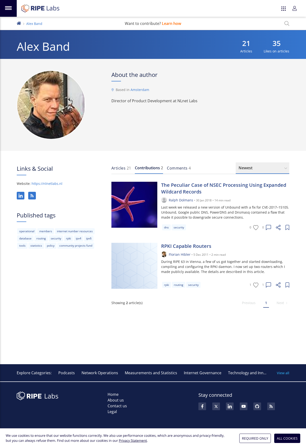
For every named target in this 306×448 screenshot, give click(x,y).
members (45, 231)
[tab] (121, 168)
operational (26, 231)
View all (283, 373)
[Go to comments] (268, 227)
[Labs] (19, 23)
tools (22, 246)
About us (116, 400)
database (25, 238)
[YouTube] (243, 406)
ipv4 (78, 238)
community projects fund (75, 246)
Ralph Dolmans (181, 200)
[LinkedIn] (20, 195)
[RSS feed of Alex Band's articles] (32, 195)
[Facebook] (202, 406)
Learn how (171, 23)
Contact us (117, 405)
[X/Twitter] (216, 406)
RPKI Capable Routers (186, 246)
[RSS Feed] (271, 406)
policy (51, 246)
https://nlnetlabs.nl (47, 183)
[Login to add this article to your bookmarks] (287, 227)
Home (113, 394)
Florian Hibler (180, 254)
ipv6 (89, 238)
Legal (112, 411)
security (56, 238)
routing (41, 238)
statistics (36, 246)
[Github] (257, 406)
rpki (68, 238)
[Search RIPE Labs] (286, 23)
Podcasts (66, 372)
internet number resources (75, 231)
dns (166, 227)
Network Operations (100, 372)
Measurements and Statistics (151, 372)
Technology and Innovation (252, 372)
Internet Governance (202, 372)
